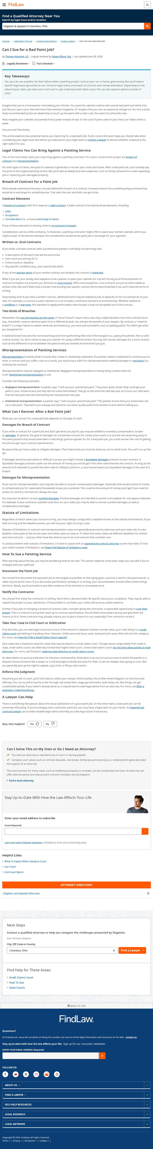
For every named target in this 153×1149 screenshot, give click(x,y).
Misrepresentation (13, 356)
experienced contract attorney (102, 543)
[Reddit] (46, 1074)
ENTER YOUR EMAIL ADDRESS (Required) (23, 1049)
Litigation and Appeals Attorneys (21, 893)
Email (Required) (13, 825)
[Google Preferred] (57, 1074)
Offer (8, 211)
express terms (24, 272)
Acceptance (11, 215)
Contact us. (131, 1037)
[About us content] (147, 1085)
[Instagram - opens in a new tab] (36, 1074)
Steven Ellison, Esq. (61, 56)
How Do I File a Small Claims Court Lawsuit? (42, 637)
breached (97, 272)
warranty (26, 304)
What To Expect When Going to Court (25, 861)
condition (10, 304)
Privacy (16, 1140)
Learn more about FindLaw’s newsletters (24, 842)
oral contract (65, 283)
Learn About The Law (23, 41)
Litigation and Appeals (46, 41)
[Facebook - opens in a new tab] (5, 1074)
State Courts (17, 987)
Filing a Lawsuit (68, 41)
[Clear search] (114, 950)
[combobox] (62, 950)
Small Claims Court (21, 977)
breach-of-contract (15, 205)
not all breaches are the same (37, 317)
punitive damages (49, 498)
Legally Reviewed (17, 63)
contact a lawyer (97, 140)
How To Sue (16, 982)
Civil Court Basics (14, 872)
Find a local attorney (21, 780)
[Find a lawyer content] (147, 1095)
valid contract (58, 205)
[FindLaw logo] (17, 4)
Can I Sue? (10, 866)
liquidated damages (97, 459)
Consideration (13, 219)
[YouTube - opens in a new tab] (16, 1074)
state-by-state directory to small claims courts (68, 651)
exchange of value (48, 219)
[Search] (147, 4)
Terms (5, 1140)
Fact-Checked (44, 63)
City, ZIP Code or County (21, 944)
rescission (138, 360)
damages (10, 435)
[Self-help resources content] (147, 1104)
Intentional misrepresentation (26, 374)
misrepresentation (27, 161)
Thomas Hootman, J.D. (17, 56)
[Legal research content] (147, 1114)
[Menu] (4, 5)
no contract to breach (64, 225)
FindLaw (6, 41)
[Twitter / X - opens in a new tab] (26, 1074)
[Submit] (145, 831)
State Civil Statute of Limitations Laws (66, 547)
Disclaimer (30, 1140)
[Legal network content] (147, 1124)
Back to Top (78, 1005)
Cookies (43, 1140)
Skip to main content (76, 3)
